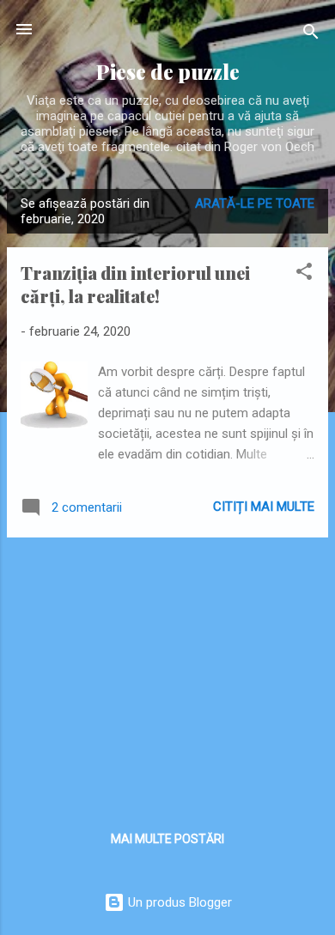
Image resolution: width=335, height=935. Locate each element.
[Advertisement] (167, 671)
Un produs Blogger (178, 902)
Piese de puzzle (168, 71)
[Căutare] (311, 35)
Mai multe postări (167, 839)
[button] (304, 274)
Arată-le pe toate (254, 203)
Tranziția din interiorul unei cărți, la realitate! (135, 284)
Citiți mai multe (263, 506)
